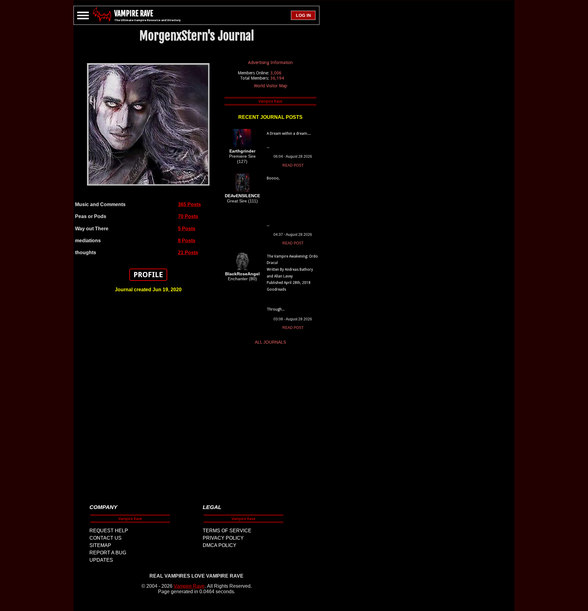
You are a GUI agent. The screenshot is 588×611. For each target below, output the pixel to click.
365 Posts (189, 204)
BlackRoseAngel (242, 273)
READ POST (292, 165)
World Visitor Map (270, 85)
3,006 (275, 72)
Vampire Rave (189, 586)
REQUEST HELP (108, 530)
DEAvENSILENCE (242, 195)
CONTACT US (105, 538)
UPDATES (101, 560)
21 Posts (188, 252)
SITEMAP (100, 545)
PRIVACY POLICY (223, 538)
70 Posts (188, 216)
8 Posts (186, 240)
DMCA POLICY (219, 545)
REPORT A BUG (107, 552)
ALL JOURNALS (270, 342)
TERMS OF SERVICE (227, 530)
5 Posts (186, 228)
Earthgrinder (242, 151)
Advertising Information (270, 62)
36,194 (277, 78)
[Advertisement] (148, 395)
